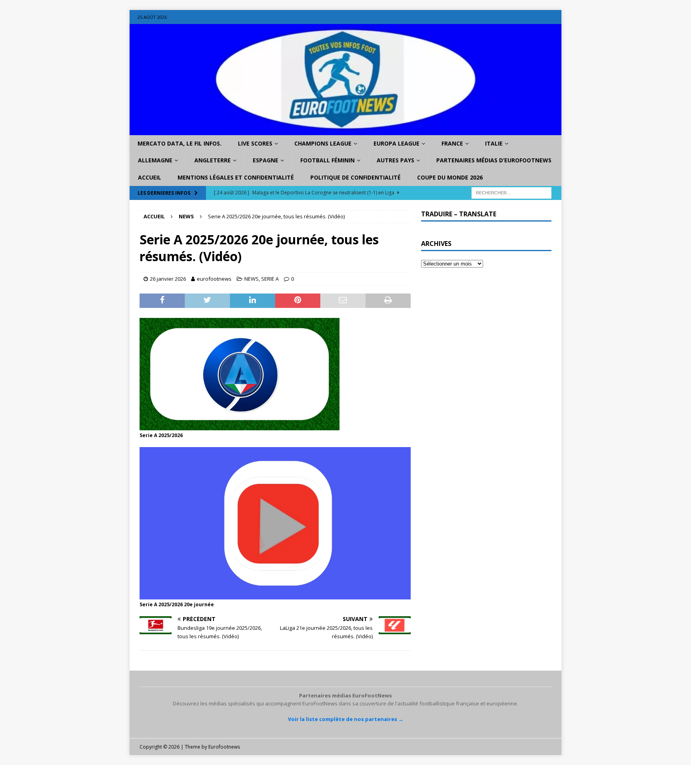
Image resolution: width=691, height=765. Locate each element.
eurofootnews (214, 278)
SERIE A (270, 278)
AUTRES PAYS (395, 160)
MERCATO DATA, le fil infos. (180, 143)
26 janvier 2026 (168, 278)
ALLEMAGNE (155, 160)
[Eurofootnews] (345, 130)
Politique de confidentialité (355, 177)
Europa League (396, 143)
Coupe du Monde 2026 (450, 177)
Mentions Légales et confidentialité (236, 177)
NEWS (251, 278)
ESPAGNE (265, 160)
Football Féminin (327, 160)
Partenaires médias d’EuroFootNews (493, 160)
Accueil (149, 177)
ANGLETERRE (212, 160)
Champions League (322, 143)
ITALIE (494, 143)
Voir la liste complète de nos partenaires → (345, 719)
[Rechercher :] (511, 192)
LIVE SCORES (255, 143)
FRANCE (452, 143)
